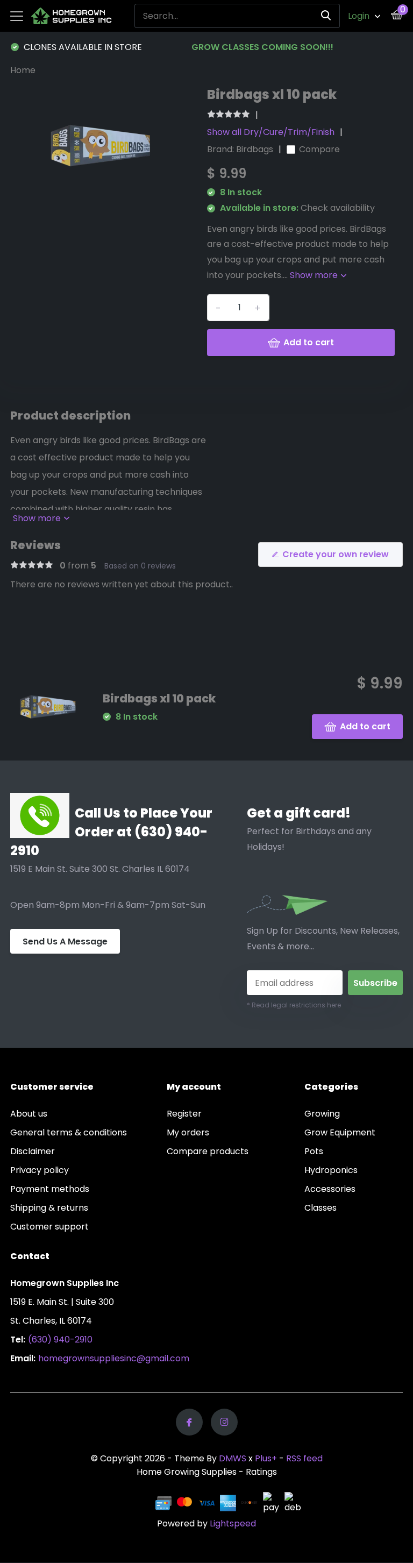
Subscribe (375, 983)
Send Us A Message (65, 941)
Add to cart (308, 342)
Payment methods (49, 1189)
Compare (319, 149)
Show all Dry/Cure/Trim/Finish (270, 132)
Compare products (207, 1151)
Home (22, 70)
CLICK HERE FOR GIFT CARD (318, 47)
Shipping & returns (49, 1208)
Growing (322, 1113)
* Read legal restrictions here (294, 1005)
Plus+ (266, 1458)
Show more (315, 275)
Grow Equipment (339, 1132)
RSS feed (304, 1458)
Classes (320, 1208)
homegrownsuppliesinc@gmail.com (113, 1358)
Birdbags (254, 149)
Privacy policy (39, 1170)
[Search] (326, 16)
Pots (313, 1151)
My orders (188, 1132)
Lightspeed (233, 1523)
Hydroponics (331, 1170)
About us (28, 1113)
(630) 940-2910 (60, 1339)
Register (184, 1113)
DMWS (232, 1458)
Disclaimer (32, 1151)
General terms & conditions (68, 1132)
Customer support (49, 1226)
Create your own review (335, 554)
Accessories (329, 1189)
